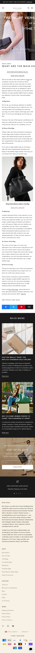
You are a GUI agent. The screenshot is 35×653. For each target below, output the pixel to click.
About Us (5, 585)
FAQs (3, 598)
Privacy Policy (6, 617)
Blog (3, 591)
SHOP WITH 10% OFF (17, 76)
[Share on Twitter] (13, 307)
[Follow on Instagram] (8, 626)
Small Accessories (7, 575)
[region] (17, 485)
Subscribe (17, 467)
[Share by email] (29, 307)
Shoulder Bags (6, 569)
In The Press (6, 601)
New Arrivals (6, 556)
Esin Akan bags (13, 289)
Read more (5, 376)
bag (28, 79)
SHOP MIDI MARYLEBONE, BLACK (17, 72)
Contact (4, 594)
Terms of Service (7, 620)
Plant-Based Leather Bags (10, 572)
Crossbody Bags (7, 562)
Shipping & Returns (8, 610)
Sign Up (23, 294)
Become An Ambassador (9, 588)
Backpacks (5, 565)
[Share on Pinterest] (21, 307)
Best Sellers (6, 553)
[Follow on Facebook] (3, 626)
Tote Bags (5, 559)
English (25, 631)
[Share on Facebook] (6, 307)
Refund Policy (6, 614)
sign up (29, 2)
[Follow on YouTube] (13, 626)
